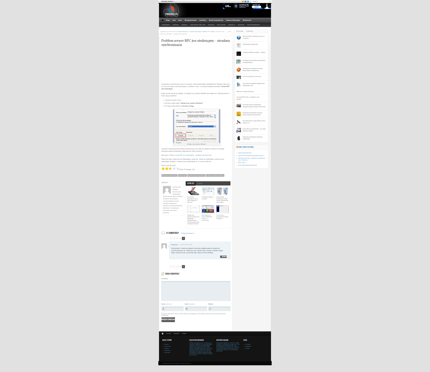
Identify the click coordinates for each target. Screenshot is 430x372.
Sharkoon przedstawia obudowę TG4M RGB (252, 138)
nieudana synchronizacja (169, 175)
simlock (191, 347)
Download (241, 25)
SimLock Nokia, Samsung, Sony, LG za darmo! (253, 37)
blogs (168, 20)
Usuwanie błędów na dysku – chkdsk (254, 52)
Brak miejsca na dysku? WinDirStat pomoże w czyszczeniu (207, 217)
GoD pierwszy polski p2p (250, 44)
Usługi (179, 100)
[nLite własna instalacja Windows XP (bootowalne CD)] (238, 84)
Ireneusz (174, 245)
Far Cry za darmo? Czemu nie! (252, 76)
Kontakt (184, 333)
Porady (213, 31)
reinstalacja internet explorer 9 (224, 347)
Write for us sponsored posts (245, 91)
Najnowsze (249, 31)
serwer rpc (199, 353)
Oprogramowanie (191, 20)
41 (230, 31)
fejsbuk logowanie (207, 352)
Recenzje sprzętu (166, 1)
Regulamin (176, 333)
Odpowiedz (224, 257)
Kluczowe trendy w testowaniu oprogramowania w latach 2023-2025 (254, 106)
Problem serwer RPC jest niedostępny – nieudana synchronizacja (190, 155)
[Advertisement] (182, 65)
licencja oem (200, 351)
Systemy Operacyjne (233, 20)
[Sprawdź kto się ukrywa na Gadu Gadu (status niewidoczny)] (238, 69)
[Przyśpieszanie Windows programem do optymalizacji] (238, 61)
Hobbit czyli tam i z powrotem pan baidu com (227, 343)
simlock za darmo (208, 353)
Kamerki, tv (231, 25)
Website (210, 304)
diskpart (191, 349)
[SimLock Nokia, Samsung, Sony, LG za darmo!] (238, 37)
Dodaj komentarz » (188, 233)
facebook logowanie (199, 349)
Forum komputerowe (253, 25)
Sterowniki (167, 352)
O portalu (168, 333)
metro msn (203, 348)
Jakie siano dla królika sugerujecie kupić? (251, 155)
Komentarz (164, 278)
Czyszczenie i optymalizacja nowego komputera (222, 216)
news (180, 20)
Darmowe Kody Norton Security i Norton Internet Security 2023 (252, 114)
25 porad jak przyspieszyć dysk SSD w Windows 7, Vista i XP (192, 199)
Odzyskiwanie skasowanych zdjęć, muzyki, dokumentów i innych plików (222, 199)
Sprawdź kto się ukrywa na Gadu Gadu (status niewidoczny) (253, 69)
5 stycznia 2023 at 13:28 (185, 244)
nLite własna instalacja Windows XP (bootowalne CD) (254, 84)
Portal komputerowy (182, 31)
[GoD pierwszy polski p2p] (238, 45)
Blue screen (241, 162)
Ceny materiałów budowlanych (247, 165)
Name (163, 304)
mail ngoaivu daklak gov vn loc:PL (225, 343)
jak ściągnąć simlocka (200, 347)
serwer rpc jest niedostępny (202, 345)
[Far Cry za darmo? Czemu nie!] (238, 77)
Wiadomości (247, 20)
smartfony (202, 20)
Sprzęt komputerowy (216, 20)
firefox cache (234, 348)
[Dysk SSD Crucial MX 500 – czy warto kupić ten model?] (238, 130)
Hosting (166, 348)
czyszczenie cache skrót (223, 348)
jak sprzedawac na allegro (200, 351)
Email (186, 304)
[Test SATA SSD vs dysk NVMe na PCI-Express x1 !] (238, 122)
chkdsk (191, 343)
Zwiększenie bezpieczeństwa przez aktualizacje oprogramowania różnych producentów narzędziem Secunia (193, 219)
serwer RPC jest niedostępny (196, 175)
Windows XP (205, 31)
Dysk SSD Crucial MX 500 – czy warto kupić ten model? (254, 130)
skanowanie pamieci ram (223, 349)
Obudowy (176, 25)
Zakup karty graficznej (245, 153)
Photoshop (167, 350)
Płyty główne (166, 25)
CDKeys (166, 344)
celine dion (236, 347)
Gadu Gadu (167, 346)
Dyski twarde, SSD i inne (197, 25)
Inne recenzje (221, 25)
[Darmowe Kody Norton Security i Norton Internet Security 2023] (238, 114)
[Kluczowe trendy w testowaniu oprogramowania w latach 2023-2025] (238, 106)
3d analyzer (192, 353)
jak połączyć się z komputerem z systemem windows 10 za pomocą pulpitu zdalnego (200, 344)
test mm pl (209, 348)
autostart (197, 348)
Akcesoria (211, 25)
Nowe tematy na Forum (246, 147)
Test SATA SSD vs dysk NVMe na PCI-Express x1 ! (254, 122)
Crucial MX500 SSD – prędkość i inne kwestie (247, 98)
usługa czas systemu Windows (215, 175)
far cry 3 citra (193, 355)
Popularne (239, 31)
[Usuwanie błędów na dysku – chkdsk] (238, 53)
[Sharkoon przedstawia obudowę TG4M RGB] (238, 138)
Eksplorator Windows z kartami (207, 197)
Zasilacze (184, 25)
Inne (174, 20)
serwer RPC (183, 175)
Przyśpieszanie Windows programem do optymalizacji (254, 61)
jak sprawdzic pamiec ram (229, 345)
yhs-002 (206, 351)
